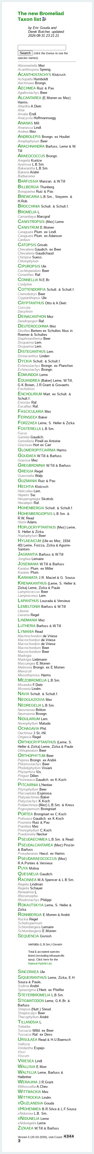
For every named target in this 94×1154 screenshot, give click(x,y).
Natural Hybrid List (40, 963)
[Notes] (44, 19)
